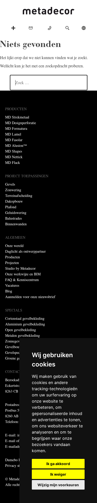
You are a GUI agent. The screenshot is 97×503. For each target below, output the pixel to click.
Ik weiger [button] (58, 474)
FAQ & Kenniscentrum (22, 279)
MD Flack (12, 162)
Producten (12, 256)
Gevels (10, 184)
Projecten (12, 262)
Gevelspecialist (16, 352)
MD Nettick (14, 156)
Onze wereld (14, 245)
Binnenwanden (16, 223)
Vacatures (12, 285)
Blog (8, 291)
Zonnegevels (14, 341)
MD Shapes (13, 151)
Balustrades (13, 218)
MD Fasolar (14, 139)
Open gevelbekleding (20, 329)
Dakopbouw (14, 201)
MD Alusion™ (16, 145)
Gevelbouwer (15, 346)
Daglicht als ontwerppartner (25, 251)
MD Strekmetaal (17, 117)
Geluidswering (15, 212)
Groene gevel (15, 358)
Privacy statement (18, 465)
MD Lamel (13, 134)
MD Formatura (16, 128)
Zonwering (13, 189)
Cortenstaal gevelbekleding (24, 318)
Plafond (10, 206)
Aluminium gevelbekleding (25, 324)
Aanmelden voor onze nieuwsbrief (30, 296)
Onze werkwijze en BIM (23, 274)
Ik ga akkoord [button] (58, 463)
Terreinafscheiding (18, 195)
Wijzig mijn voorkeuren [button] (58, 485)
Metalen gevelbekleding (22, 335)
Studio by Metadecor (20, 268)
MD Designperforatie (20, 122)
